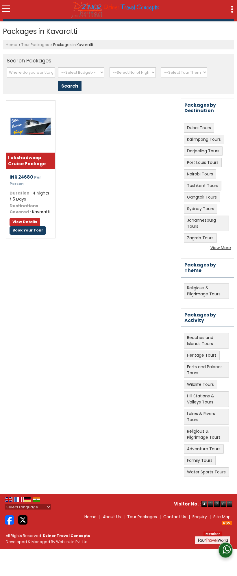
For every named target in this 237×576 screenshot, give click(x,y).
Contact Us (174, 517)
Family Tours (199, 460)
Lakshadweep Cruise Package (27, 161)
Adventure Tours (204, 449)
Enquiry (199, 517)
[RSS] (227, 523)
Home (11, 44)
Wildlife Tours (200, 384)
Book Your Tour (27, 230)
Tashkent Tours (202, 185)
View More (220, 248)
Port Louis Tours (203, 162)
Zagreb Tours (200, 238)
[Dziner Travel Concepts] (115, 10)
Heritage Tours (201, 355)
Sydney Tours (200, 209)
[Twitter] (22, 520)
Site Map (222, 517)
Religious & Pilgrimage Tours (204, 291)
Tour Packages (35, 44)
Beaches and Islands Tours (200, 341)
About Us (112, 517)
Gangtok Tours (202, 197)
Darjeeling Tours (203, 151)
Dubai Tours (199, 128)
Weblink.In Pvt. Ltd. (72, 541)
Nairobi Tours (200, 174)
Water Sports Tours (206, 472)
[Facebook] (9, 520)
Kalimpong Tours (204, 139)
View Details (24, 221)
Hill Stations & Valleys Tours (200, 399)
